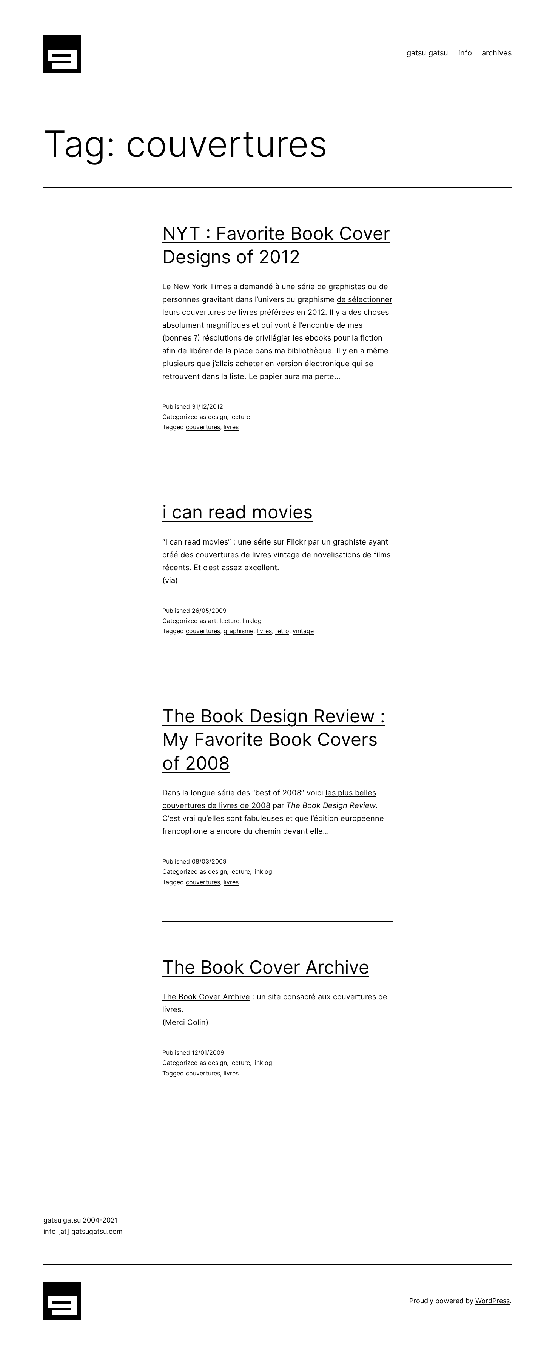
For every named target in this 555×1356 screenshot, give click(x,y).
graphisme (238, 631)
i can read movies (237, 512)
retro (282, 631)
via (170, 580)
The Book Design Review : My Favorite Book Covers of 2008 (273, 739)
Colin (196, 1022)
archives (497, 52)
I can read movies (196, 541)
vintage (303, 631)
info (465, 52)
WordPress (492, 1301)
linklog (252, 620)
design (217, 416)
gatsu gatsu (427, 52)
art (212, 620)
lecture (240, 416)
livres (231, 427)
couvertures (203, 427)
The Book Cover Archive (265, 967)
